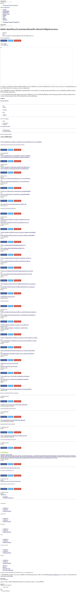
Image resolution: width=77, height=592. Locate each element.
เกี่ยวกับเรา (5, 19)
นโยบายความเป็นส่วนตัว (8, 570)
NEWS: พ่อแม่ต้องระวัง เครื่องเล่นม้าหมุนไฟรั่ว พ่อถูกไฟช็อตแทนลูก (14, 168)
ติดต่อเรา (5, 567)
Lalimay (5, 43)
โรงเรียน (4, 15)
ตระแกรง (5, 109)
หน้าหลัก (4, 9)
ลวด (4, 112)
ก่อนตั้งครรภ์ (5, 508)
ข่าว (4, 34)
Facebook (5, 124)
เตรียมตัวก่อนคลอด (7, 511)
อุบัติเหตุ (4, 115)
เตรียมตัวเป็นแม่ (6, 11)
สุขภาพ (4, 18)
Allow (4, 578)
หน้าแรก (4, 32)
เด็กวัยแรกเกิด (6, 12)
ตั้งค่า (12, 576)
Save (1, 589)
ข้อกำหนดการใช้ (6, 568)
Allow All (2, 584)
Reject (1, 578)
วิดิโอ (4, 17)
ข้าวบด (4, 107)
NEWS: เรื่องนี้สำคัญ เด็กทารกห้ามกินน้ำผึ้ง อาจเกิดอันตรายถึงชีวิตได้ (14, 157)
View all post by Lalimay (5, 126)
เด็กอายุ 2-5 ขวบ (6, 14)
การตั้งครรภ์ (5, 509)
